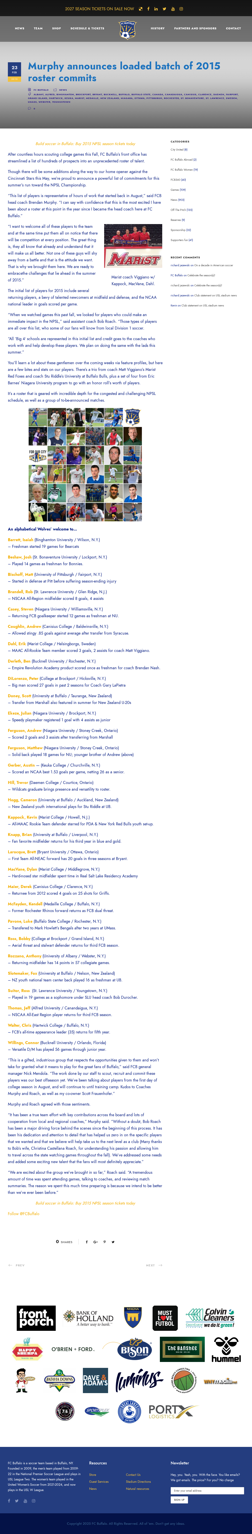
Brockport (83, 94)
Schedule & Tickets (87, 28)
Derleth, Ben (19, 661)
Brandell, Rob (20, 592)
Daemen (218, 94)
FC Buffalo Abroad (182, 160)
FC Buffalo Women (182, 170)
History (158, 28)
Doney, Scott (19, 696)
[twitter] (164, 9)
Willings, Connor (23, 1042)
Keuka (69, 98)
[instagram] (181, 9)
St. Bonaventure (192, 98)
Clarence (205, 94)
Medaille (92, 98)
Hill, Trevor (18, 782)
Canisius (190, 94)
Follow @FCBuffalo (23, 1214)
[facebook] (148, 9)
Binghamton (65, 94)
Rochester (171, 98)
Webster (44, 102)
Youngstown (61, 102)
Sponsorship (178, 230)
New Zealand (109, 98)
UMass (32, 102)
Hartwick (56, 98)
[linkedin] (156, 9)
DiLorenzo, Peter (23, 678)
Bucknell (110, 94)
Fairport (232, 94)
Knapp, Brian (20, 834)
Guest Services (98, 1482)
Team (38, 28)
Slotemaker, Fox (22, 973)
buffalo (124, 94)
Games (175, 190)
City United (177, 150)
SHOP (56, 28)
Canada (157, 94)
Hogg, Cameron (22, 800)
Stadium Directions (138, 1482)
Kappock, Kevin (22, 817)
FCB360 (175, 180)
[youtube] (173, 9)
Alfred (50, 94)
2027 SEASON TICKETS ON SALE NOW (99, 9)
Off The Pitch (178, 210)
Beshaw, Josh (20, 557)
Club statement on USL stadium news (215, 295)
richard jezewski (180, 285)
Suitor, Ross (19, 990)
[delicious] (140, 9)
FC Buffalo (41, 89)
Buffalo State (141, 94)
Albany (39, 94)
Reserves (176, 220)
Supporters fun (179, 240)
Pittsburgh (154, 98)
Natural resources (137, 1489)
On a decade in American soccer (213, 265)
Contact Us (133, 1475)
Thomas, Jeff (19, 1008)
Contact (233, 28)
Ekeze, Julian (20, 713)
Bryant (97, 94)
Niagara (127, 98)
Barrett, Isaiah (20, 540)
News (19, 28)
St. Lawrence (215, 98)
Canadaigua (173, 94)
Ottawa (139, 98)
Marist (79, 98)
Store (92, 1475)
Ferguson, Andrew (25, 730)
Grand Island (37, 98)
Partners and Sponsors (195, 28)
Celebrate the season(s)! (201, 275)
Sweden (231, 98)
